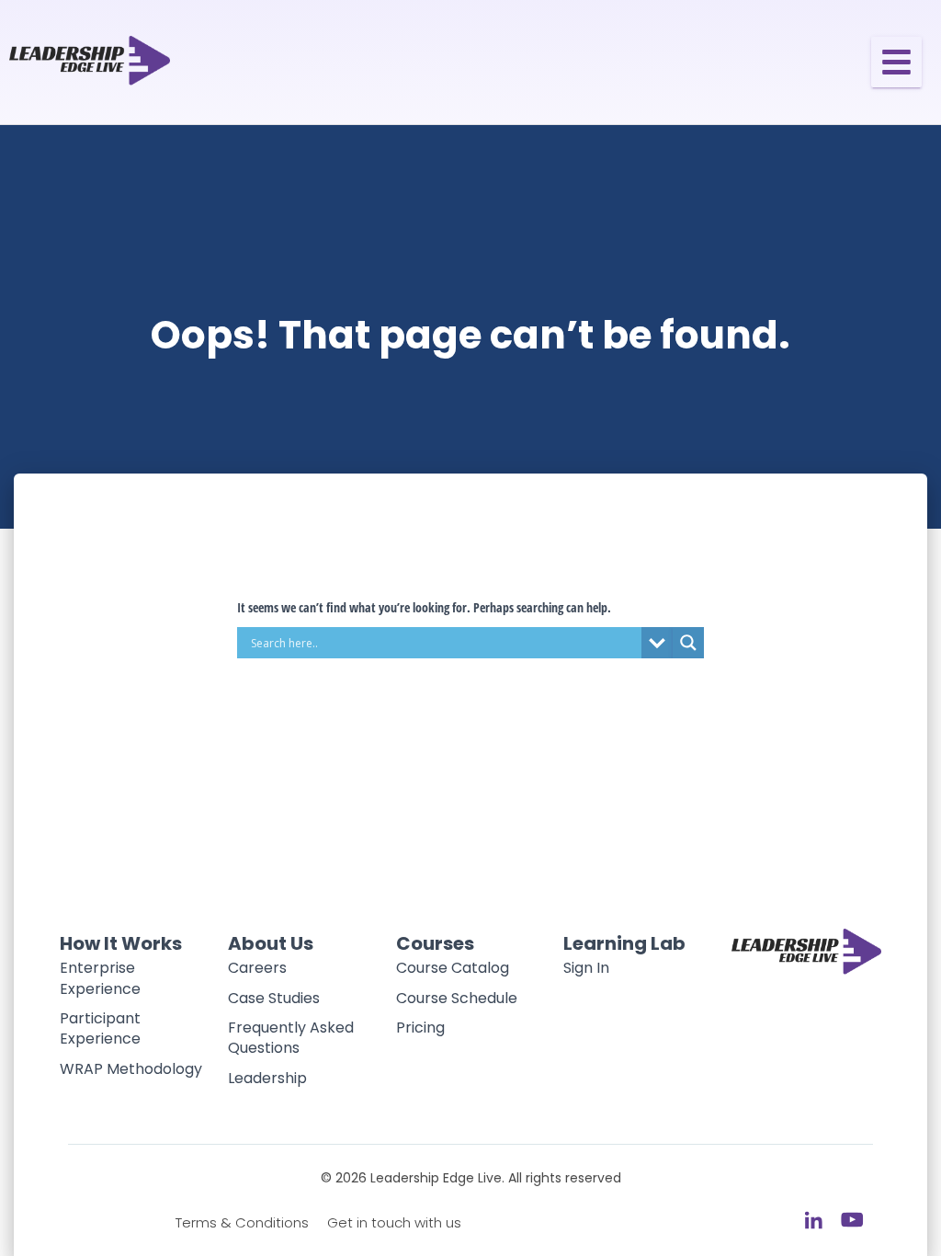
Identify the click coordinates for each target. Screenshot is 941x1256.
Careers (257, 967)
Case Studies (274, 998)
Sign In (586, 967)
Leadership (267, 1078)
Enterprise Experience (100, 978)
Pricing (420, 1027)
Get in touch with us (394, 1222)
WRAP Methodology (131, 1068)
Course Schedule (456, 998)
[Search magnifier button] (688, 642)
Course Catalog (452, 967)
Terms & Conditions (242, 1222)
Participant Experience (100, 1028)
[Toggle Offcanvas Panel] (896, 62)
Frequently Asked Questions (291, 1037)
